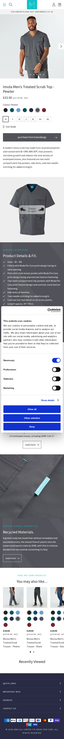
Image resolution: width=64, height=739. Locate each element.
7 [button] (40, 74)
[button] (59, 4)
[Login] (53, 4)
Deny (32, 426)
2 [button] (23, 74)
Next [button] (61, 46)
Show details (47, 400)
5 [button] (33, 74)
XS (6, 119)
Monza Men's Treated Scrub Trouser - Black (34, 642)
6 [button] (37, 74)
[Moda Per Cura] (32, 4)
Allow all (32, 409)
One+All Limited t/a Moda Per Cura (33, 729)
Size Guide (11, 126)
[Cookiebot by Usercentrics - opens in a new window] (48, 310)
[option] (32, 11)
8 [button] (43, 74)
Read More (30, 444)
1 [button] (20, 74)
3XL (47, 119)
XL (33, 119)
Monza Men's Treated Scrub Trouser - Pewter (11, 642)
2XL (40, 119)
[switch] (56, 369)
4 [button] (30, 74)
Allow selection (32, 418)
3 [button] (27, 74)
